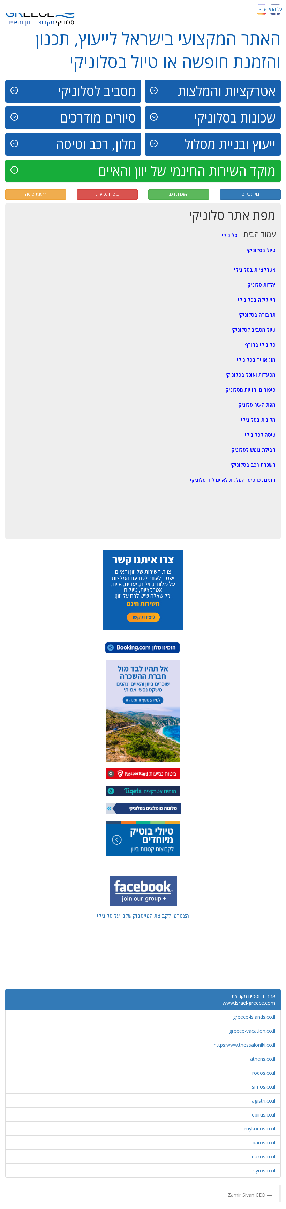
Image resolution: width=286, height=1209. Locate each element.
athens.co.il (262, 1058)
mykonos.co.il (259, 1128)
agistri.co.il (263, 1100)
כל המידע (272, 9)
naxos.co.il (263, 1156)
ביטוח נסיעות (107, 194)
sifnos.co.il (263, 1086)
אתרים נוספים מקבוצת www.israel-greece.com (249, 999)
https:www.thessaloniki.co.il (244, 1044)
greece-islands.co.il (254, 1017)
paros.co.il (264, 1142)
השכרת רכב (179, 194)
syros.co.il (264, 1170)
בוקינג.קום (250, 194)
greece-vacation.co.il (252, 1031)
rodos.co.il (263, 1072)
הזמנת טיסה (35, 194)
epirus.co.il (263, 1114)
